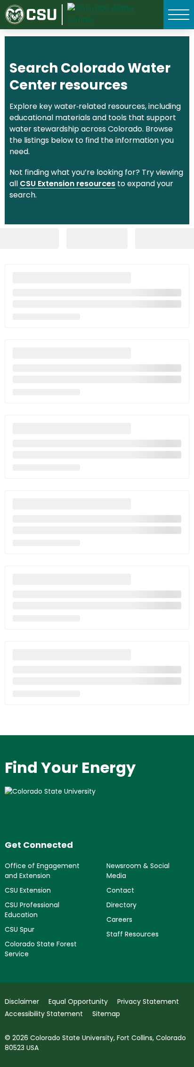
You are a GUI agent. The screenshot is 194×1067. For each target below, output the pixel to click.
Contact (120, 890)
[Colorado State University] (97, 805)
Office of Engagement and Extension (42, 870)
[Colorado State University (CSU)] (34, 14)
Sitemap (106, 1013)
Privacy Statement (148, 1001)
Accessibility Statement (44, 1013)
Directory (121, 905)
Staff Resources (132, 934)
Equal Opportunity (78, 1001)
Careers (119, 919)
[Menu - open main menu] (178, 14)
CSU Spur (19, 929)
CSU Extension (28, 890)
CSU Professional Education (32, 909)
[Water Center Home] (110, 14)
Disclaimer (22, 1001)
